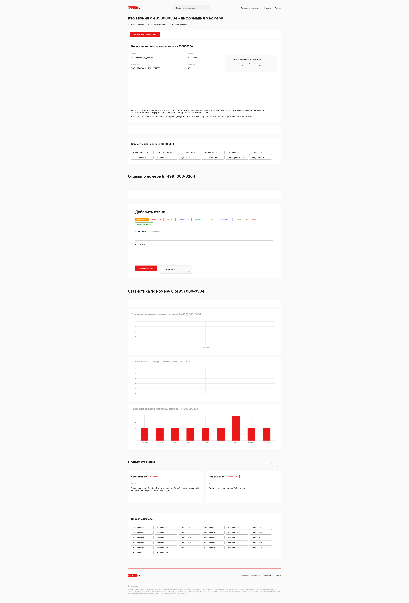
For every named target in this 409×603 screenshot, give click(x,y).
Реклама (170, 219)
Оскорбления (184, 219)
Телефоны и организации (250, 8)
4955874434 (217, 476)
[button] (273, 465)
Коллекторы (199, 219)
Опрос (238, 219)
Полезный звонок (144, 224)
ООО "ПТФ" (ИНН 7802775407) (145, 68)
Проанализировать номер (145, 34)
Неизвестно (142, 219)
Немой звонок (225, 219)
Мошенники (156, 219)
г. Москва (192, 58)
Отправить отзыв (146, 268)
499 (189, 68)
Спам (212, 219)
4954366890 (139, 476)
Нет (260, 66)
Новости (267, 8)
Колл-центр (251, 219)
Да (242, 66)
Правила (278, 8)
